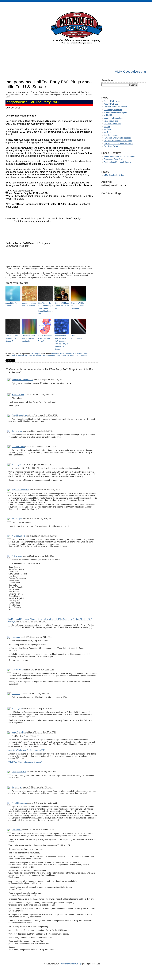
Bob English (17, 464)
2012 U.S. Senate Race (18, 355)
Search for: (107, 80)
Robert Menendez (66, 354)
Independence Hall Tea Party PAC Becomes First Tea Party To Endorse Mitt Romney (61, 342)
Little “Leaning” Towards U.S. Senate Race (11, 338)
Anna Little (55, 354)
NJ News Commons (112, 124)
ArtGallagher (17, 519)
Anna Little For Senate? (11, 304)
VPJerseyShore (18, 536)
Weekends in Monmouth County (117, 162)
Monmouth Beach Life (113, 118)
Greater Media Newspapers (115, 112)
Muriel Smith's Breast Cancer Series (119, 156)
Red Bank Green (111, 135)
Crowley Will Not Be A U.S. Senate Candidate (77, 305)
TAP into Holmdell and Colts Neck (118, 143)
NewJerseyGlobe (111, 121)
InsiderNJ (108, 115)
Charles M (16, 693)
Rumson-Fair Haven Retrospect (117, 138)
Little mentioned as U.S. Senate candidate (28, 338)
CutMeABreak (18, 670)
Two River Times (111, 146)
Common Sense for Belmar (115, 107)
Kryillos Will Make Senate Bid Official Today (61, 305)
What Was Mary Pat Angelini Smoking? (25, 762)
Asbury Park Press (112, 101)
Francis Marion (18, 394)
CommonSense (18, 446)
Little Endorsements (77, 337)
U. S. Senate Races (80, 354)
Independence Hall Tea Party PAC (48, 355)
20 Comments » (81, 355)
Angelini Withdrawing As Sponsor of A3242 (26, 750)
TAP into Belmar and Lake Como (118, 141)
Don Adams (17, 830)
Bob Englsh (17, 708)
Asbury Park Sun (111, 104)
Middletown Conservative (22, 380)
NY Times (108, 132)
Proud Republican (19, 415)
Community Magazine (113, 109)
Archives (105, 185)
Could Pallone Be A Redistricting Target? (45, 338)
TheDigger (16, 637)
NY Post (107, 129)
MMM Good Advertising (130, 71)
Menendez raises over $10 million (29, 304)
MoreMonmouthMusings (71, 964)
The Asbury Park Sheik (114, 159)
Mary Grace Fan (19, 732)
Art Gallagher (35, 354)
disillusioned (17, 431)
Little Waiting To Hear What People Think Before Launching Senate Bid (45, 308)
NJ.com (107, 126)
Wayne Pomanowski (20, 490)
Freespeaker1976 (19, 772)
